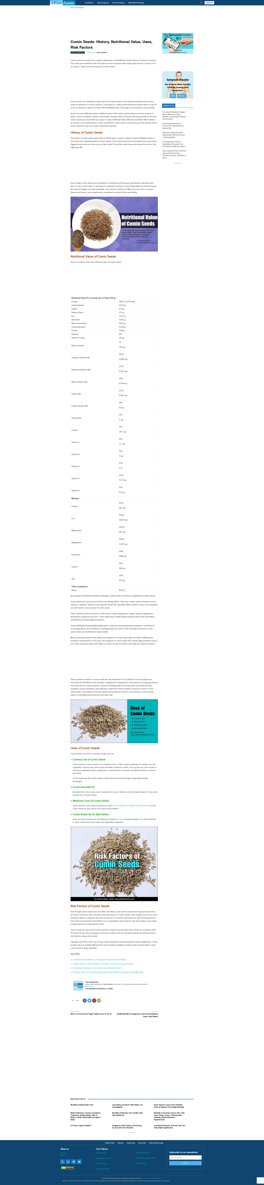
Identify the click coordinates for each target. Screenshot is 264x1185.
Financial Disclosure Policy (145, 1158)
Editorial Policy (101, 1164)
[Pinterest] (94, 1000)
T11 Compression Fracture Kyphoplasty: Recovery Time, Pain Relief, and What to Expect (174, 144)
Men (172, 96)
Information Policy (102, 1169)
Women (182, 96)
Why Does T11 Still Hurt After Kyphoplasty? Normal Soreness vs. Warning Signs (174, 135)
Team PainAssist (102, 52)
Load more (177, 163)
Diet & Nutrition (79, 7)
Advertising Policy (142, 1153)
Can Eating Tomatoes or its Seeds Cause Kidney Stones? (97, 968)
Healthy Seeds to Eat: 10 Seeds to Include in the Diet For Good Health (103, 964)
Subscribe (185, 1163)
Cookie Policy (141, 1163)
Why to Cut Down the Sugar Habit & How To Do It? (91, 1014)
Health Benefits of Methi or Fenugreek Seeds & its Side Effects (99, 960)
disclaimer (90, 986)
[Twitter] (89, 1000)
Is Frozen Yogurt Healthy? (81, 1126)
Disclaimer (152, 1178)
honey (120, 819)
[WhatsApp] (99, 1000)
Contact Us (63, 1155)
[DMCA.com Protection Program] (67, 1169)
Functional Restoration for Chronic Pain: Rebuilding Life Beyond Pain (173, 126)
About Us (63, 1153)
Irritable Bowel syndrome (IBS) (141, 806)
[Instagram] (68, 1161)
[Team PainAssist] (78, 986)
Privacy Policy (101, 1153)
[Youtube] (79, 1161)
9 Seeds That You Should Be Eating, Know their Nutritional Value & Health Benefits (108, 972)
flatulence (124, 806)
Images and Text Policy (104, 1158)
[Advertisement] (114, 24)
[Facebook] (85, 1000)
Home (72, 7)
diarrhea (115, 806)
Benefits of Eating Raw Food (82, 1105)
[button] (201, 2)
